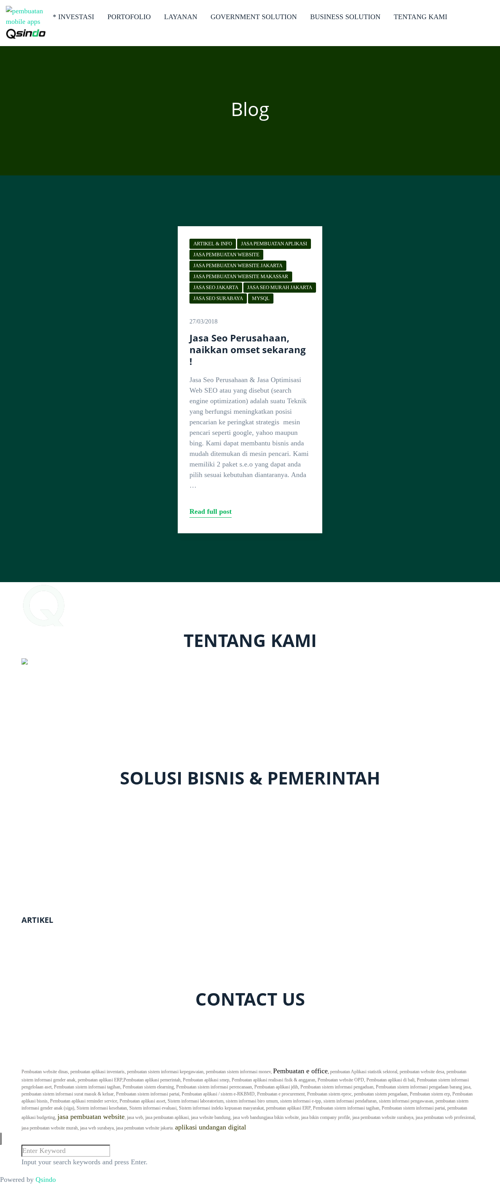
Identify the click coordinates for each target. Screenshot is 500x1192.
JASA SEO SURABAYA (218, 298)
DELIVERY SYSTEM (53, 811)
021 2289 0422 (50, 751)
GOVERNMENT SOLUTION (254, 17)
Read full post (210, 511)
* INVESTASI (73, 17)
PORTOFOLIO (129, 17)
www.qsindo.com (48, 741)
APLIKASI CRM (46, 822)
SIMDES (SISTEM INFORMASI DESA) (80, 902)
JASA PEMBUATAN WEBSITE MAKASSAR (240, 276)
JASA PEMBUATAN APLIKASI (274, 244)
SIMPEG (34, 881)
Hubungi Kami (375, 1060)
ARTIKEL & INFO (212, 244)
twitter (67, 1022)
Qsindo (46, 1179)
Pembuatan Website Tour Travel (66, 965)
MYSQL (261, 298)
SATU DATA (40, 871)
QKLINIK (36, 800)
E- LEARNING (43, 832)
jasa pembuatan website (91, 1117)
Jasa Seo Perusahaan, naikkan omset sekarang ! (247, 349)
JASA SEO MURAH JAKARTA (279, 287)
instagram (96, 1022)
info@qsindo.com (54, 762)
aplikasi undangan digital (210, 1127)
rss (147, 1022)
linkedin (168, 1022)
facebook (40, 1022)
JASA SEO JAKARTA (215, 287)
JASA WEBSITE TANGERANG (68, 955)
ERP (27, 843)
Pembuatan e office (300, 1071)
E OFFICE (36, 860)
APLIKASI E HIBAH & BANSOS (71, 892)
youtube (126, 1022)
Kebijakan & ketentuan (446, 1060)
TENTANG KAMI (420, 17)
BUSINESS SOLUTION (345, 17)
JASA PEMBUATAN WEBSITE (226, 254)
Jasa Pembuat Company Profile (65, 944)
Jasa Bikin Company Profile (61, 934)
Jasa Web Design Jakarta (56, 976)
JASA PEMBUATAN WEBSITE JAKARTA (237, 265)
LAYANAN (180, 17)
